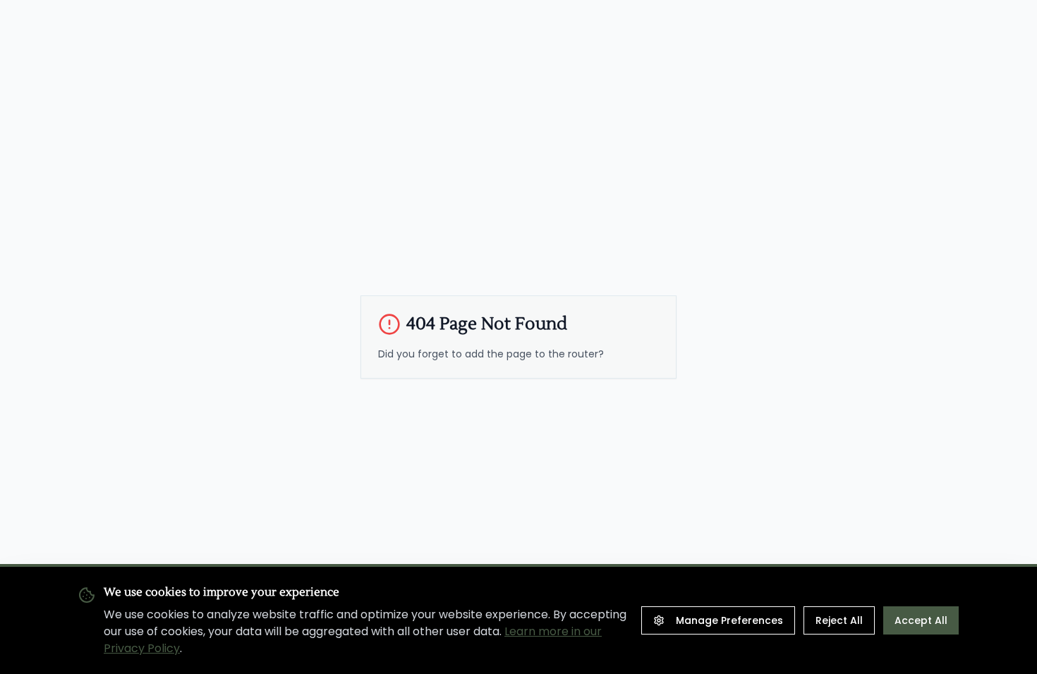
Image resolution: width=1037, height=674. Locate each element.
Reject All (839, 620)
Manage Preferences (729, 620)
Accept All (921, 620)
